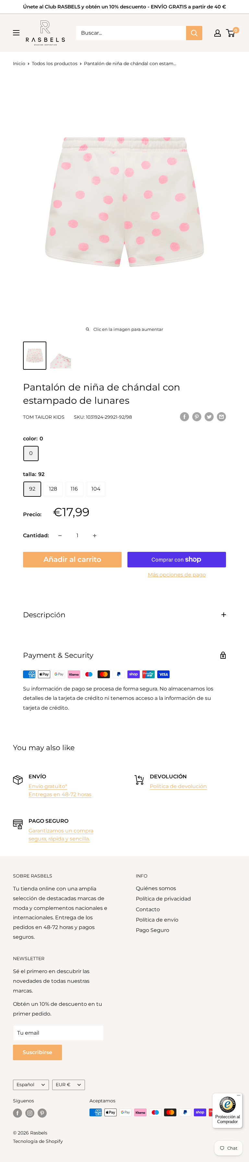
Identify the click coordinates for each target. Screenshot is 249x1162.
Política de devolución (178, 786)
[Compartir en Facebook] (184, 416)
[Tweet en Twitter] (209, 416)
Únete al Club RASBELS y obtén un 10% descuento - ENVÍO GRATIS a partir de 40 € (124, 7)
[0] (231, 33)
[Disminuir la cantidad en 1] (60, 535)
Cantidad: (36, 535)
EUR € (63, 1084)
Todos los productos (54, 63)
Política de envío (157, 920)
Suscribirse (37, 1052)
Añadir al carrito (72, 559)
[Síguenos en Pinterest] (42, 1113)
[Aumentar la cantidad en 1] (94, 535)
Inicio (19, 63)
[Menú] (239, 1097)
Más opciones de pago (177, 575)
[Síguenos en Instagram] (29, 1113)
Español (25, 1084)
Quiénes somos (156, 888)
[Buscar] (194, 33)
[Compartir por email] (221, 416)
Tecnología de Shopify (38, 1141)
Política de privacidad (163, 899)
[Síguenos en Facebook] (17, 1113)
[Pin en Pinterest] (196, 416)
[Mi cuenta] (217, 33)
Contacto (148, 909)
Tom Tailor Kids (44, 417)
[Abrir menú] (16, 32)
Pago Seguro (152, 930)
